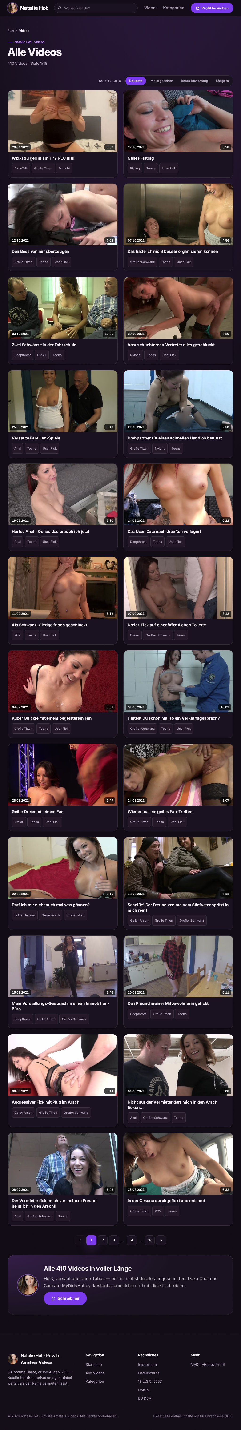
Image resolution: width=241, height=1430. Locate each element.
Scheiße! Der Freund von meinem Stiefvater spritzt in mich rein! (178, 907)
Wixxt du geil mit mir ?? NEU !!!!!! (43, 158)
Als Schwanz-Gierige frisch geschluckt (49, 625)
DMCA (143, 1390)
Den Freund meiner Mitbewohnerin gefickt (168, 1003)
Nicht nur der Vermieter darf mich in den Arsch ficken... (172, 1105)
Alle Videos (95, 1373)
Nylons (135, 355)
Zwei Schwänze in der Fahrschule (44, 344)
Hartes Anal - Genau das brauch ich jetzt (50, 531)
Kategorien (173, 7)
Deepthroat (22, 355)
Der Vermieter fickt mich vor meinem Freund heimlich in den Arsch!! (54, 1203)
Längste (222, 81)
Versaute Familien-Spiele (36, 438)
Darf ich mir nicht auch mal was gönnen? (51, 904)
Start (11, 30)
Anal (17, 448)
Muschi (64, 168)
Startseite (94, 1364)
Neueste (135, 81)
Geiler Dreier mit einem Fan (38, 811)
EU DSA (144, 1398)
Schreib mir (72, 1300)
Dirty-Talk (21, 168)
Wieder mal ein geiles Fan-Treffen (160, 811)
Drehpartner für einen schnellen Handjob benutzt (175, 438)
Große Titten (43, 168)
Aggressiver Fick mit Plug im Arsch (45, 1102)
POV (17, 635)
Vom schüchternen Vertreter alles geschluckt (171, 344)
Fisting (135, 168)
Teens (150, 168)
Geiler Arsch (51, 915)
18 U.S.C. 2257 (150, 1381)
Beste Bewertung (194, 81)
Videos (150, 7)
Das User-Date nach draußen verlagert (164, 531)
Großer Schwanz (142, 262)
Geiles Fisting (141, 158)
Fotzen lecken (24, 915)
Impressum (147, 1364)
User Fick (169, 168)
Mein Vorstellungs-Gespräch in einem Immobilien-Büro (60, 1006)
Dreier (41, 355)
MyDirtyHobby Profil (212, 1364)
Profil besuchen (217, 9)
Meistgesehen (161, 81)
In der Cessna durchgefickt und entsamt (166, 1200)
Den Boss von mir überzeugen (40, 251)
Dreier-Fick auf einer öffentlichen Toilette (167, 625)
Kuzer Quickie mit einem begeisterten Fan (52, 718)
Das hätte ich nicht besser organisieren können (173, 251)
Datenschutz (148, 1373)
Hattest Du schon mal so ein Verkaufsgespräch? (174, 718)
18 (150, 1240)
